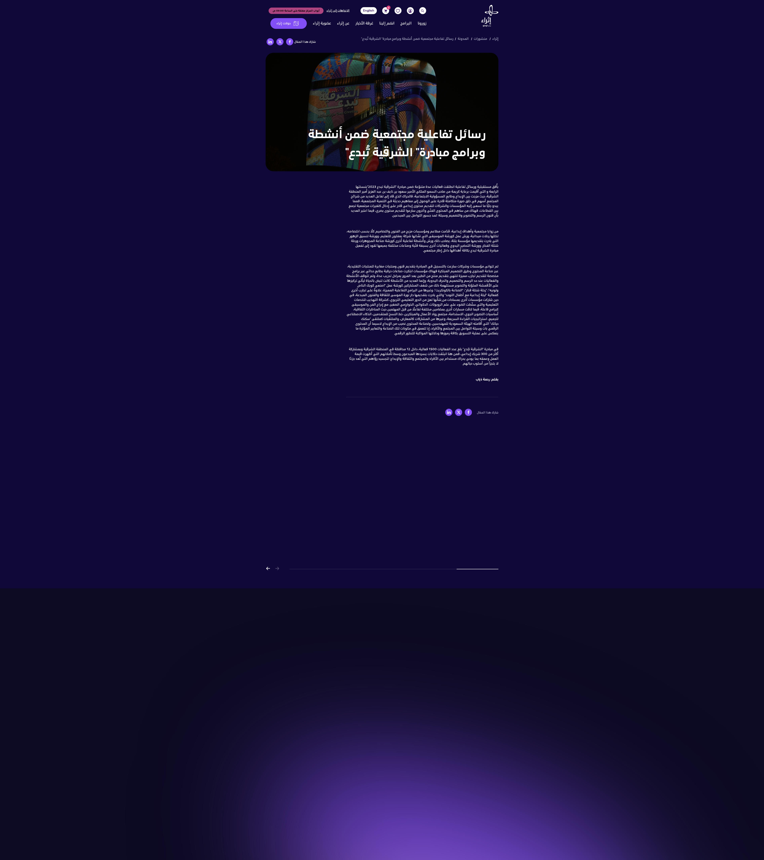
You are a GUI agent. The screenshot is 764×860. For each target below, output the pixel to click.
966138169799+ (293, 776)
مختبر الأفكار (410, 654)
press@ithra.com (300, 810)
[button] (268, 569)
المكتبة (414, 649)
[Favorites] (398, 10)
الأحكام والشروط (356, 846)
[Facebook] (314, 652)
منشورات (480, 39)
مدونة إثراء (411, 707)
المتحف (414, 626)
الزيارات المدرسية (486, 626)
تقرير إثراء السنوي (406, 701)
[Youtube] (289, 652)
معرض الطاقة (409, 660)
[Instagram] (307, 652)
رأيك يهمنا (288, 846)
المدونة (463, 39)
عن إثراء (343, 23)
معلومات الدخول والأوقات (480, 660)
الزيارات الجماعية (487, 632)
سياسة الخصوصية (330, 634)
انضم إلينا (387, 23)
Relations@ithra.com (298, 818)
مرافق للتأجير (489, 665)
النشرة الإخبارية (408, 718)
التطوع (493, 718)
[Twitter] (298, 652)
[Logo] (488, 17)
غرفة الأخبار (364, 23)
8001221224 (302, 784)
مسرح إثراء (411, 638)
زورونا (422, 23)
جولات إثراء (283, 23)
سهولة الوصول (487, 649)
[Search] (422, 10)
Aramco (291, 822)
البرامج (406, 23)
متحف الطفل (410, 632)
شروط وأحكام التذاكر (392, 846)
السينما (413, 643)
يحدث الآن (491, 643)
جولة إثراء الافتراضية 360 (480, 638)
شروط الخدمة (310, 634)
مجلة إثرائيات (410, 712)
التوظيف (492, 701)
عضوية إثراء (322, 23)
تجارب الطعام (410, 665)
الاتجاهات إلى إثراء (338, 11)
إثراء (495, 39)
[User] (410, 10)
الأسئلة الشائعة (486, 671)
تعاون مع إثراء (488, 712)
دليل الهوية (411, 696)
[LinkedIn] (279, 652)
